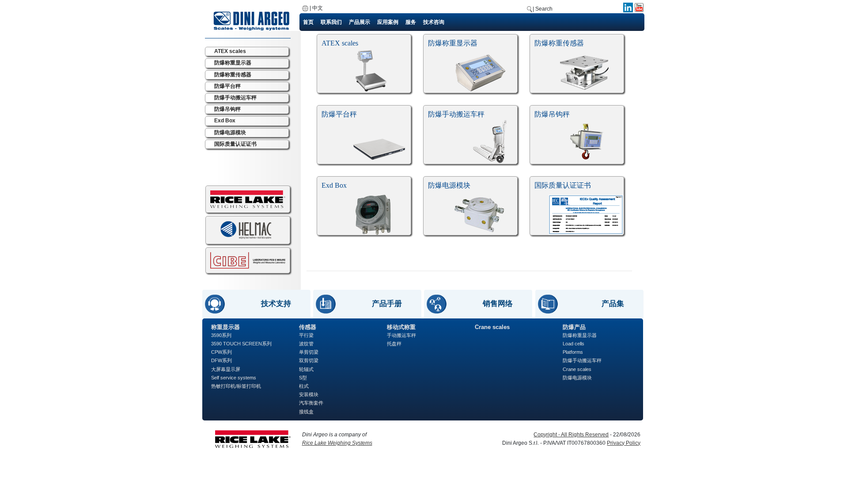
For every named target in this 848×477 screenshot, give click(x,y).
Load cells (573, 343)
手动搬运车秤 (401, 335)
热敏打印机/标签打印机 (236, 386)
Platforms (573, 352)
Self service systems (233, 377)
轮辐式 (306, 369)
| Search (543, 9)
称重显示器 (225, 327)
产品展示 (359, 22)
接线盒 (306, 411)
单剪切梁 (308, 352)
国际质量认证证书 (235, 144)
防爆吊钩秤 (227, 109)
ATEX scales (230, 51)
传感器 (307, 327)
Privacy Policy (623, 443)
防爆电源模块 (230, 132)
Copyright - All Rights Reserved (571, 435)
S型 (303, 377)
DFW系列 (221, 360)
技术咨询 (433, 22)
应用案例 (387, 22)
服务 (410, 22)
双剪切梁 (308, 360)
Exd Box (224, 120)
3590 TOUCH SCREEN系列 (241, 343)
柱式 (304, 386)
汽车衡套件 (311, 402)
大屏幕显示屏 (225, 369)
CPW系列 (221, 352)
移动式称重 (401, 327)
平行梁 (306, 335)
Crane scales (492, 327)
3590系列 (221, 335)
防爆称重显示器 (232, 63)
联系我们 (331, 22)
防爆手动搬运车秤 (235, 98)
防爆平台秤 (227, 86)
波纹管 (306, 343)
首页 (308, 22)
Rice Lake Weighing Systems (337, 443)
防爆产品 (574, 327)
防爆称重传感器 (232, 75)
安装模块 (308, 394)
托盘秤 (394, 343)
